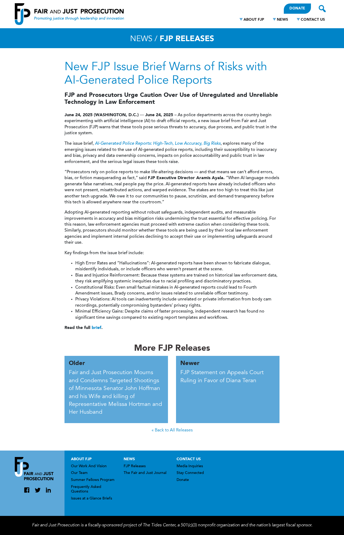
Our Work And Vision (89, 466)
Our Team (79, 473)
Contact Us (313, 20)
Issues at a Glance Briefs (91, 499)
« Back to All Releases (172, 430)
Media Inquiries (190, 466)
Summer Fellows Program (92, 480)
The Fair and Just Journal (145, 473)
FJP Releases (135, 466)
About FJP (253, 20)
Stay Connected (190, 473)
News (282, 20)
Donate (297, 8)
